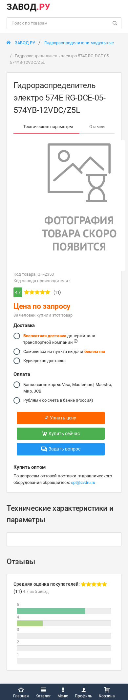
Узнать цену (60, 417)
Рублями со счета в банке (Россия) (58, 400)
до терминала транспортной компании (59, 339)
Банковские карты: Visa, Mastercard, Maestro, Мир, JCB (67, 388)
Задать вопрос (64, 448)
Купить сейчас (64, 433)
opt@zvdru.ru (83, 482)
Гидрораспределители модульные (79, 42)
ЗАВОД (28, 7)
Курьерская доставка (44, 360)
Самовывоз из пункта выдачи (64, 351)
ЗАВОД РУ (24, 42)
